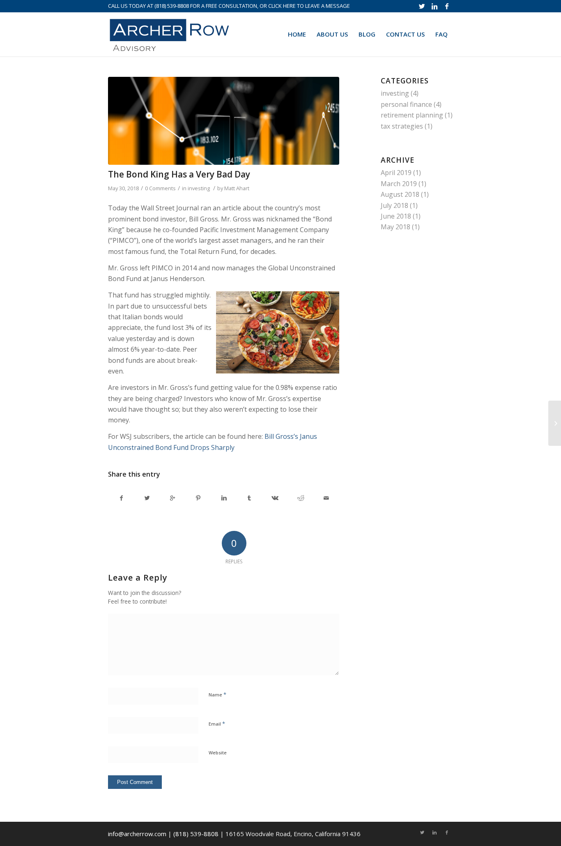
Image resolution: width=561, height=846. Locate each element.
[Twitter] (422, 6)
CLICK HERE (282, 5)
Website (218, 752)
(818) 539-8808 (171, 5)
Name (217, 694)
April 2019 (396, 172)
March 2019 (399, 183)
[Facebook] (447, 6)
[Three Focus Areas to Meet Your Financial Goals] (554, 423)
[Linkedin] (434, 6)
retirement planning (412, 115)
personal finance (406, 104)
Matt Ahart (236, 188)
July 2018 (394, 205)
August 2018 (400, 194)
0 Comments (160, 188)
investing (199, 188)
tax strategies (402, 126)
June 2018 (396, 216)
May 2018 (395, 226)
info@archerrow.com (137, 834)
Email (217, 723)
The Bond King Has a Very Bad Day (179, 174)
